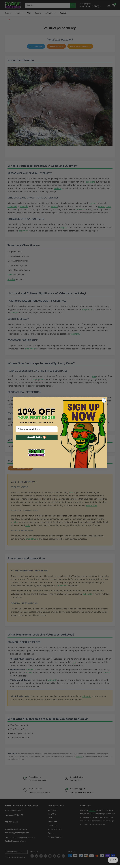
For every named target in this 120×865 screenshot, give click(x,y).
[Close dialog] (104, 400)
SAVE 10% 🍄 (36, 437)
